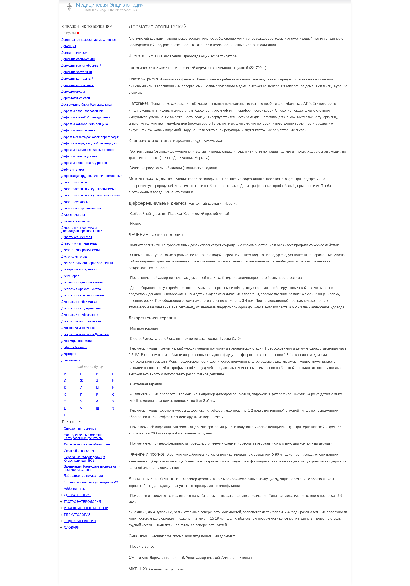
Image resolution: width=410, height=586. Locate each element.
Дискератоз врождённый (79, 269)
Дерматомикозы (73, 91)
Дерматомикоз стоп (75, 97)
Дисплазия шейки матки (79, 301)
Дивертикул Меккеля (76, 237)
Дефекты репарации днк (79, 156)
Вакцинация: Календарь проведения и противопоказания (92, 468)
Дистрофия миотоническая (81, 321)
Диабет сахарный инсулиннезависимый (90, 195)
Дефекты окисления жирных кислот (87, 149)
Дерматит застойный (76, 72)
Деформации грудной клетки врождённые (91, 175)
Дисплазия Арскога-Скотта (81, 288)
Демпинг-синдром (74, 52)
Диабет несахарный (75, 201)
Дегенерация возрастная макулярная (88, 39)
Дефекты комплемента (78, 130)
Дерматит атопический (78, 59)
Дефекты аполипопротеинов (82, 110)
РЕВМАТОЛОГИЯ (77, 514)
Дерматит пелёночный (77, 85)
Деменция (68, 46)
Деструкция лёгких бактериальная (86, 104)
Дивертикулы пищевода (79, 243)
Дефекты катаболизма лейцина (84, 123)
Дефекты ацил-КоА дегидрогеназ (85, 117)
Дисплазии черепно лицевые (82, 295)
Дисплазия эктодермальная (81, 308)
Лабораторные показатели (83, 475)
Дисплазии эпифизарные (79, 314)
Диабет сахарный (74, 182)
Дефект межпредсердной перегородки (89, 143)
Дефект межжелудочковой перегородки (90, 136)
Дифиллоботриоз (74, 347)
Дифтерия (68, 353)
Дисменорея (70, 275)
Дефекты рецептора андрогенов (84, 162)
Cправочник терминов (80, 428)
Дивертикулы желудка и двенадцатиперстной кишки (81, 229)
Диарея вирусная (73, 214)
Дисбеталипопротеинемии (80, 249)
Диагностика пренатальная (81, 208)
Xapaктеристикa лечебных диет (87, 444)
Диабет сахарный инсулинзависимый (88, 188)
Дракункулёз (70, 360)
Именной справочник (79, 450)
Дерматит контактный (77, 78)
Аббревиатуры (75, 488)
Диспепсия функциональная (82, 282)
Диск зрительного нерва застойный (87, 262)
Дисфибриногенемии (76, 340)
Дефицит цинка (72, 169)
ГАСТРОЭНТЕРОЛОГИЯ (82, 501)
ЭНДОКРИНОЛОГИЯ (80, 521)
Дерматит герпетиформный (81, 65)
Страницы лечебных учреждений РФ (91, 482)
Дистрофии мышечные (78, 327)
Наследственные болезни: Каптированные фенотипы (83, 436)
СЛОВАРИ (71, 527)
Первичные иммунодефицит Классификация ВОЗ (84, 458)
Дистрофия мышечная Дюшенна (85, 334)
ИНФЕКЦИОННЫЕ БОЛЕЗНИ (86, 508)
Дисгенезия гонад (74, 256)
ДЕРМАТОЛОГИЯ (77, 495)
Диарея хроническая (76, 221)
